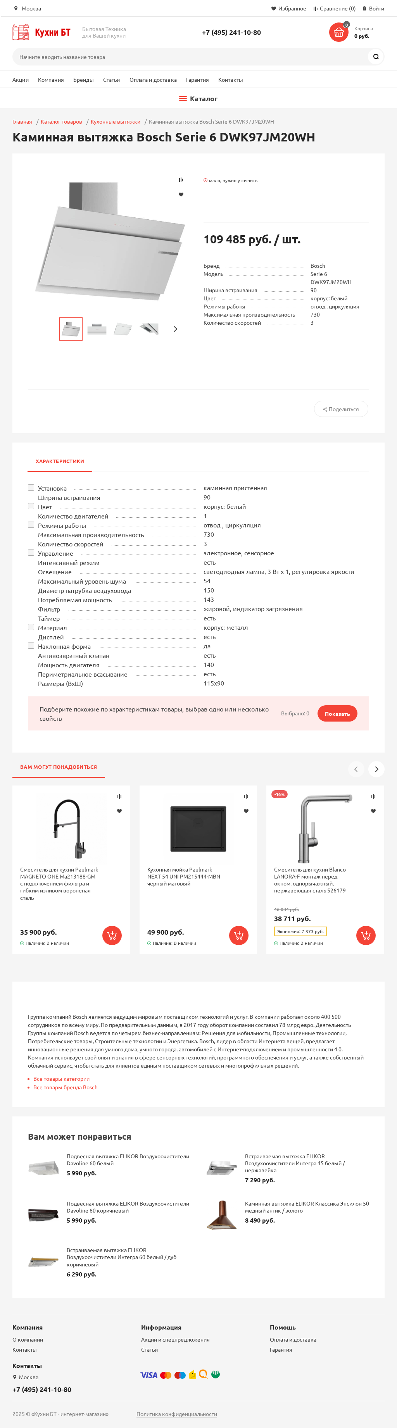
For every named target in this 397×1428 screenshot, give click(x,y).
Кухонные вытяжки (115, 121)
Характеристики (60, 461)
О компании (27, 1339)
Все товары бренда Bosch (65, 1086)
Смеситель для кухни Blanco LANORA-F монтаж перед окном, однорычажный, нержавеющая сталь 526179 (310, 880)
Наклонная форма (64, 646)
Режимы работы (62, 525)
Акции (20, 79)
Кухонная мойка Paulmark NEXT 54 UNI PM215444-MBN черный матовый (183, 876)
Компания (51, 79)
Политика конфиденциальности (176, 1413)
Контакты (230, 79)
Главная (22, 121)
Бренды (83, 79)
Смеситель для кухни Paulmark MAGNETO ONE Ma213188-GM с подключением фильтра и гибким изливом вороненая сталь (59, 883)
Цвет (45, 506)
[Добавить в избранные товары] (119, 810)
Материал (52, 627)
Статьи (111, 79)
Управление (55, 553)
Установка (52, 488)
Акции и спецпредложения (175, 1339)
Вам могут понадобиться (58, 766)
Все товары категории (61, 1078)
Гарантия (197, 79)
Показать (337, 713)
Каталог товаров (61, 121)
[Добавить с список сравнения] (119, 796)
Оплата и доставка (153, 79)
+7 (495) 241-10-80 (231, 32)
